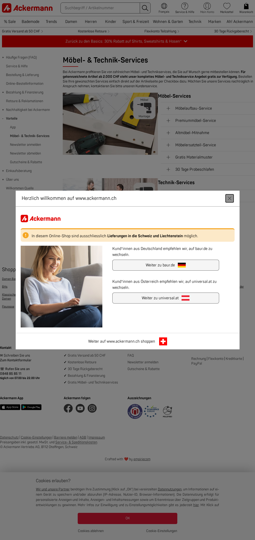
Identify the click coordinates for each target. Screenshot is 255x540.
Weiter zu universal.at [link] (160, 298)
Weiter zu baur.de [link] (160, 265)
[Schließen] (230, 198)
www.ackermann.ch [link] (123, 341)
